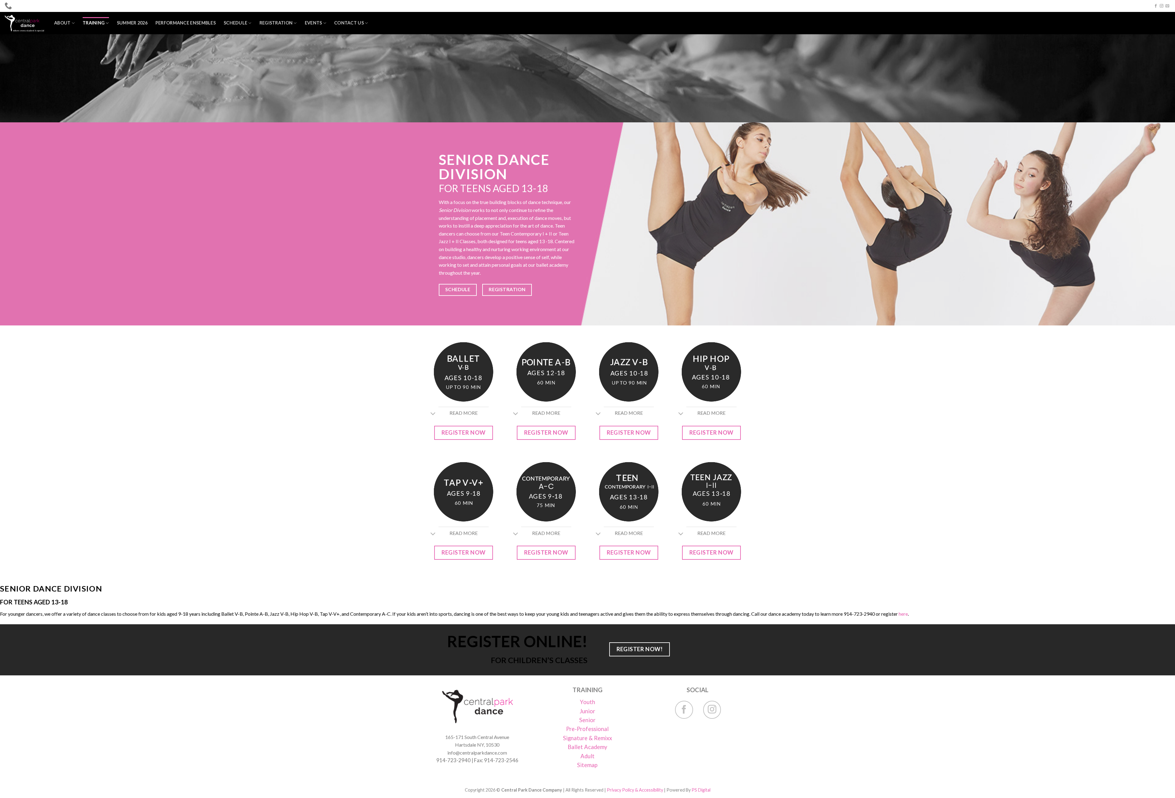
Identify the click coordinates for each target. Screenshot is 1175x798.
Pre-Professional (587, 729)
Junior (587, 711)
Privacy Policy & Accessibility (635, 789)
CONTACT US (349, 22)
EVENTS (313, 22)
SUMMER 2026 (132, 22)
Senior (587, 720)
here (903, 614)
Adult (587, 756)
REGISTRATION (276, 22)
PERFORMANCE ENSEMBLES (185, 22)
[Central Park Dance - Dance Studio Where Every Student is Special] (25, 23)
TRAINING (94, 22)
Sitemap (587, 765)
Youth (587, 702)
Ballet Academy (587, 747)
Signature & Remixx (587, 738)
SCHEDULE (235, 22)
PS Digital (701, 789)
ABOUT (62, 22)
